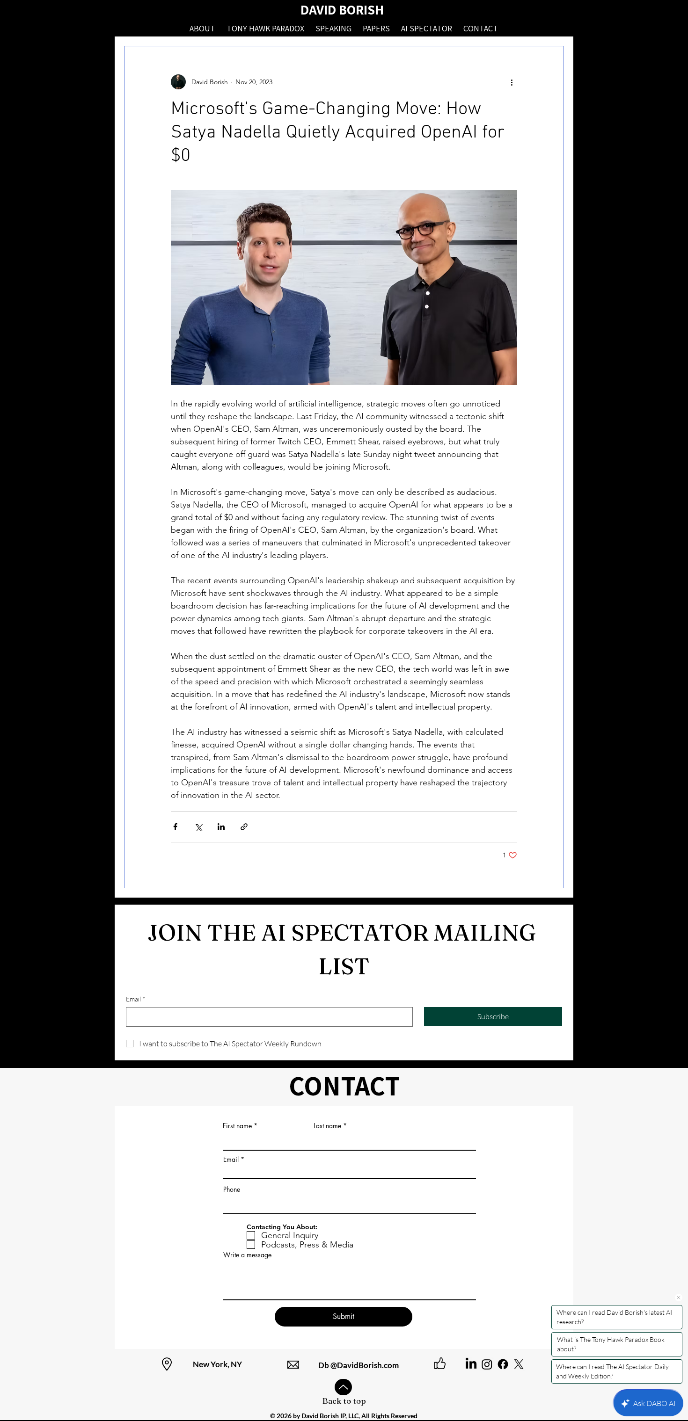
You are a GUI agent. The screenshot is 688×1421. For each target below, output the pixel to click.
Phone (231, 1189)
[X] (519, 1364)
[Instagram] (487, 1364)
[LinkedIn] (471, 1364)
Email (136, 999)
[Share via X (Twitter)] (198, 826)
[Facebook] (503, 1364)
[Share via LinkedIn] (221, 826)
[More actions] (511, 81)
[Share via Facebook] (175, 826)
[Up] (343, 1387)
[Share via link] (244, 826)
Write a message (247, 1255)
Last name (327, 1126)
